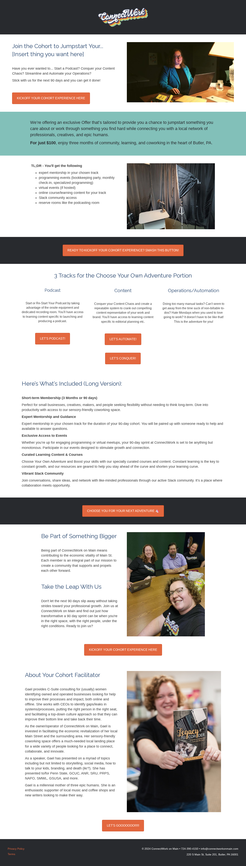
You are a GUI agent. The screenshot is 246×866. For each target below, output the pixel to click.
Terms (11, 854)
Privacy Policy (16, 848)
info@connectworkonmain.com (219, 848)
